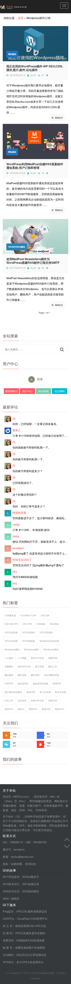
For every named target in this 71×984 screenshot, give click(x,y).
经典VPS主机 (37, 700)
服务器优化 (23, 683)
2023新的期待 (30, 891)
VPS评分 (8, 962)
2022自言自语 (11, 891)
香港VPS (59, 708)
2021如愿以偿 (30, 884)
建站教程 (9, 674)
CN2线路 (40, 623)
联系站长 (30, 864)
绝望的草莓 (19, 512)
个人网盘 (22, 657)
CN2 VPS (27, 623)
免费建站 (9, 666)
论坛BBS (60, 391)
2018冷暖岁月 (30, 877)
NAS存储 (54, 623)
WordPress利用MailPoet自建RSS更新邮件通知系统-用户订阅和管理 (34, 166)
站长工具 (9, 700)
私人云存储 (45, 691)
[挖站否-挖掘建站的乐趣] (21, 6)
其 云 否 (7, 926)
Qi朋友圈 (16, 864)
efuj (15, 571)
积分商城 (43, 391)
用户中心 (27, 391)
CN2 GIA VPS (11, 623)
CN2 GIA (45, 615)
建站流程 (22, 674)
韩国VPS (33, 708)
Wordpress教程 (51, 649)
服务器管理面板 (40, 683)
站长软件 (22, 700)
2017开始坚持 (11, 877)
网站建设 (12, 54)
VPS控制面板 (28, 640)
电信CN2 (30, 691)
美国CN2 (52, 700)
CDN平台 (8, 918)
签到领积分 (11, 391)
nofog (16, 524)
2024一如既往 (11, 898)
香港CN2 (46, 708)
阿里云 (21, 708)
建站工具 (52, 666)
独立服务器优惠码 (13, 691)
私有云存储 (60, 691)
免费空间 (8, 940)
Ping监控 (8, 911)
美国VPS (9, 708)
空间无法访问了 (22, 560)
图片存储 (39, 666)
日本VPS (9, 683)
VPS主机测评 (28, 632)
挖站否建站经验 (51, 674)
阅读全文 (59, 117)
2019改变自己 (11, 884)
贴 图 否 (7, 947)
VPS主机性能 (11, 632)
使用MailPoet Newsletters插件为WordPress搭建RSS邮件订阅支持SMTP (33, 260)
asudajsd (18, 548)
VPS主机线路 (46, 632)
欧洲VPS (57, 683)
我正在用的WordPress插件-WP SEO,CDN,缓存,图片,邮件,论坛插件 (34, 68)
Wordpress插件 (31, 649)
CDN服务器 (10, 615)
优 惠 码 (7, 933)
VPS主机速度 (11, 640)
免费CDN (53, 657)
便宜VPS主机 (37, 657)
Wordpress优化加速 (49, 640)
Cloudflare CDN (28, 615)
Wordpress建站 (16, 246)
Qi (34, 75)
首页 (20, 18)
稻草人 (17, 430)
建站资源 (35, 674)
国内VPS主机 (24, 666)
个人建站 (9, 657)
